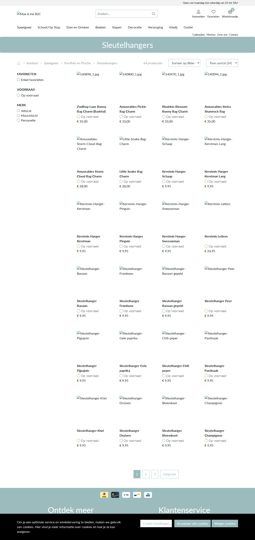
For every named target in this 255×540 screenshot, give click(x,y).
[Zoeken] (154, 13)
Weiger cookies (224, 523)
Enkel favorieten (32, 79)
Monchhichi (29, 115)
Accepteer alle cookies (192, 523)
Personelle (28, 120)
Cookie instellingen (156, 523)
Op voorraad (30, 95)
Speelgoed (51, 63)
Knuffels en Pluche (77, 63)
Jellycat (26, 110)
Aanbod (32, 63)
